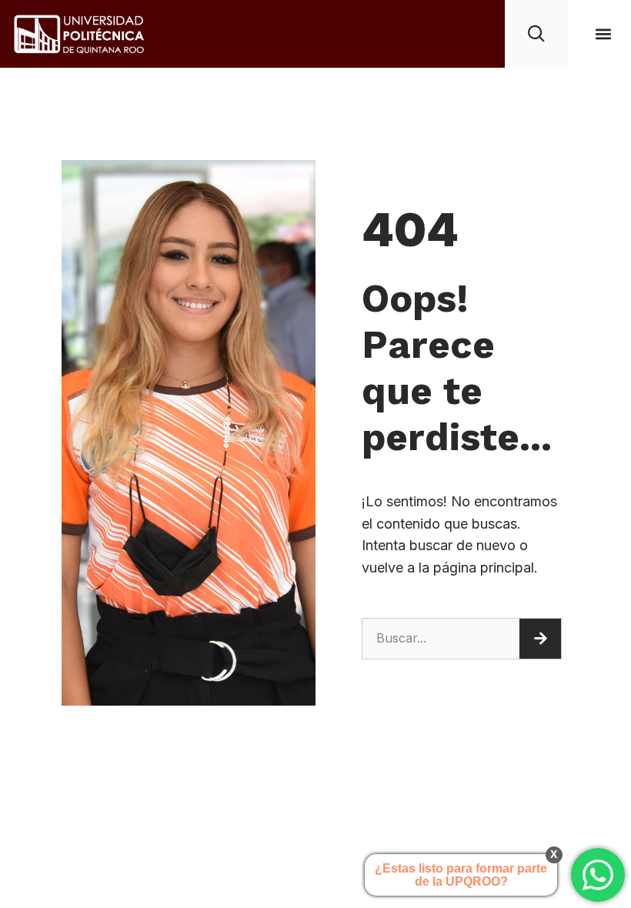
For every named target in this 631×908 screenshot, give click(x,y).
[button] (603, 33)
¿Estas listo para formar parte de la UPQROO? (461, 875)
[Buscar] (540, 639)
